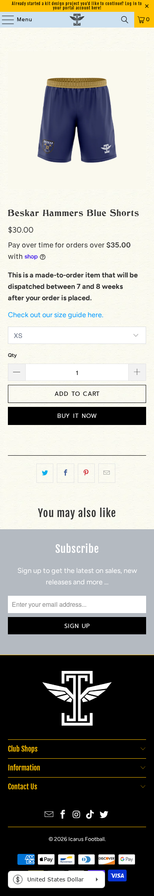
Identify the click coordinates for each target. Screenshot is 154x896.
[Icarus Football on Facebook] (63, 815)
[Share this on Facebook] (65, 473)
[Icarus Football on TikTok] (90, 815)
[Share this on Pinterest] (86, 473)
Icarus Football (86, 839)
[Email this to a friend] (106, 473)
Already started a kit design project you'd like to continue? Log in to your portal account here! (77, 5)
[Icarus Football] (77, 20)
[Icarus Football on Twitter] (104, 815)
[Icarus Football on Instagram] (77, 815)
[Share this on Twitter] (44, 473)
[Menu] (4, 20)
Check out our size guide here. (55, 314)
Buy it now (77, 416)
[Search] (124, 20)
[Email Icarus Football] (49, 815)
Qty (12, 355)
